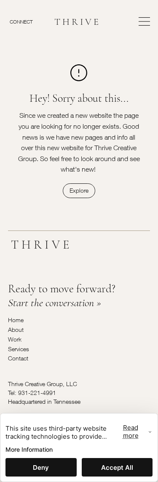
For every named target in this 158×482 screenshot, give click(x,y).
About (16, 329)
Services (18, 348)
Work (14, 339)
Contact (18, 358)
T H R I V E (76, 21)
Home (16, 319)
